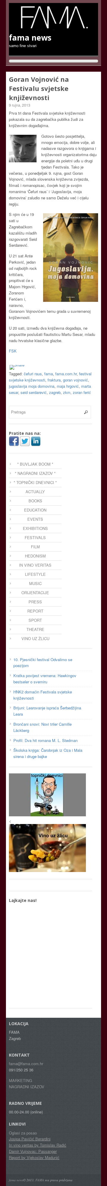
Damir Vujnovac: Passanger (33, 1151)
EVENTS (35, 519)
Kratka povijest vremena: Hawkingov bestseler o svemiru (44, 679)
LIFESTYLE (35, 574)
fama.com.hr (66, 373)
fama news (16, 1180)
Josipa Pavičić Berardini (30, 1139)
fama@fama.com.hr (26, 1063)
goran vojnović (75, 380)
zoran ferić (82, 392)
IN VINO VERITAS (35, 565)
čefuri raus (33, 373)
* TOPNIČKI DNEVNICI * (35, 482)
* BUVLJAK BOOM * (35, 464)
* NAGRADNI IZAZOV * (35, 473)
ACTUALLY (35, 491)
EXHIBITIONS (35, 528)
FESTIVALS (35, 537)
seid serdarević (34, 392)
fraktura (54, 380)
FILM (35, 546)
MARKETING (20, 1080)
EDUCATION (35, 510)
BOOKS (35, 501)
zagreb (55, 392)
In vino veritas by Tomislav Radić (37, 1145)
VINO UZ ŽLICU (35, 638)
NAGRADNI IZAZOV (26, 1086)
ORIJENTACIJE (35, 592)
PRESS (35, 602)
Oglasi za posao (23, 1133)
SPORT (35, 620)
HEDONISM (35, 556)
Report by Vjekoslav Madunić (34, 1157)
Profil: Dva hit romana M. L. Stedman (45, 740)
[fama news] (53, 27)
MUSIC (35, 583)
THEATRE (35, 629)
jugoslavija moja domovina (31, 386)
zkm (66, 392)
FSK (13, 351)
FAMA (39, 1180)
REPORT (35, 611)
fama (48, 373)
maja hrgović (68, 386)
